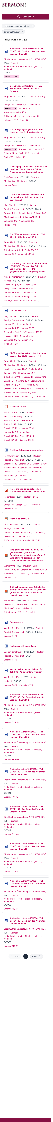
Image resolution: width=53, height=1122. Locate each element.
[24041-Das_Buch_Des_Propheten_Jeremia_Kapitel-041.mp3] (6, 772)
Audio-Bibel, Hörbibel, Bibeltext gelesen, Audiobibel (23, 67)
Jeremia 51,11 (26, 432)
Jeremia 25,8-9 (11, 432)
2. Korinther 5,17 (27, 336)
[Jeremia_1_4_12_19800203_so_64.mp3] (6, 646)
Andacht (8, 681)
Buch (35, 497)
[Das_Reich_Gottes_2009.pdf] (6, 407)
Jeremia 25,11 (10, 388)
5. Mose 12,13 (10, 153)
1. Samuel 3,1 (36, 471)
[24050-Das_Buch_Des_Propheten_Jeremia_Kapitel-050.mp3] (6, 734)
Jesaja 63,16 (40, 377)
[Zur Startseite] (14, 4)
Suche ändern (28, 16)
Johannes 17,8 (26, 479)
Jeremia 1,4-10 (11, 685)
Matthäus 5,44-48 (12, 217)
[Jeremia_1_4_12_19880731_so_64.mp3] (6, 622)
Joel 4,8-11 (31, 284)
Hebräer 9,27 (10, 573)
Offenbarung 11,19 (12, 377)
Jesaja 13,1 (9, 104)
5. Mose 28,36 (31, 385)
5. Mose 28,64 (40, 388)
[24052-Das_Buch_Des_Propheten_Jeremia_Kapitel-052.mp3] (6, 697)
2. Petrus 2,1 (29, 612)
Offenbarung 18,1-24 (13, 250)
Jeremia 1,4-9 (10, 185)
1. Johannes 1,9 (32, 116)
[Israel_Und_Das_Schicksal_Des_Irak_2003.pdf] (6, 490)
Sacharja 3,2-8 (36, 369)
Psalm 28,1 (38, 467)
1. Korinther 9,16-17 (12, 332)
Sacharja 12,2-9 (29, 296)
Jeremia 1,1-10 (10, 464)
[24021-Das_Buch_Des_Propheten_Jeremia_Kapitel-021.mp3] (6, 846)
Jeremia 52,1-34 (11, 722)
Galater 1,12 (22, 604)
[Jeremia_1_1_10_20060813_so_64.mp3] (6, 450)
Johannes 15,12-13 (31, 217)
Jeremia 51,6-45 (11, 396)
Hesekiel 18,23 (11, 336)
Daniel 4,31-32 (11, 440)
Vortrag (41, 96)
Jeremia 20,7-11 (11, 532)
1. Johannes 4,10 (26, 221)
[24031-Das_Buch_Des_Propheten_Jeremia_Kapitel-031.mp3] (6, 809)
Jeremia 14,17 (28, 340)
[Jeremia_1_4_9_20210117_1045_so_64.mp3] (6, 169)
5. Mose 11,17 (10, 467)
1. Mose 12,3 (38, 149)
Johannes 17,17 (11, 120)
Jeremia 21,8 (10, 577)
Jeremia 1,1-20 (27, 328)
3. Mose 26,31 (25, 388)
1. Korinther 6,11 (11, 344)
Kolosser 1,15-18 (26, 440)
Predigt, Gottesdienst (14, 209)
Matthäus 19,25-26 (31, 540)
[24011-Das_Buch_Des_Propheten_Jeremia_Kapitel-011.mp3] (6, 921)
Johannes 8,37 (11, 479)
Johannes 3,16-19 (12, 340)
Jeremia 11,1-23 (11, 946)
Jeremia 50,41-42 (12, 292)
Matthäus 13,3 (10, 475)
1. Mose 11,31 (25, 149)
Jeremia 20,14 (27, 532)
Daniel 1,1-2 (24, 153)
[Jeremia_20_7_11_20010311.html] (6, 519)
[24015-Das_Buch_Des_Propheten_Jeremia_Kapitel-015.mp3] (6, 884)
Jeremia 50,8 (10, 254)
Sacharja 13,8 (22, 381)
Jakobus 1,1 (27, 377)
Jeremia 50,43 (29, 292)
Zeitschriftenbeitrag (13, 416)
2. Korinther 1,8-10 (12, 540)
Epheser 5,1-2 (10, 213)
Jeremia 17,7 (9, 536)
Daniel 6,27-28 (11, 436)
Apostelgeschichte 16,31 (15, 112)
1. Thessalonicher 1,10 (14, 116)
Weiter (35, 956)
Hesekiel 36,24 (11, 392)
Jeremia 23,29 (40, 464)
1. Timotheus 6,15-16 (32, 332)
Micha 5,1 (20, 157)
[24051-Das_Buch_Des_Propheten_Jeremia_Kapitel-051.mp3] (6, 51)
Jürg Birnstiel (10, 205)
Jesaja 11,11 (9, 381)
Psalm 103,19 (10, 424)
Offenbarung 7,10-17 (13, 385)
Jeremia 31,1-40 (11, 834)
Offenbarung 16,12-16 (14, 284)
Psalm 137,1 (9, 157)
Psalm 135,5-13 (27, 436)
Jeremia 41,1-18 (11, 797)
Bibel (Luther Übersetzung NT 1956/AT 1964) (25, 59)
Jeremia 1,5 (41, 532)
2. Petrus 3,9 (24, 573)
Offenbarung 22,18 (12, 612)
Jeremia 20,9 (25, 464)
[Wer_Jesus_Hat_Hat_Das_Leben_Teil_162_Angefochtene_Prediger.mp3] (6, 670)
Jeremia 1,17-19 (26, 685)
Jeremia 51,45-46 (26, 254)
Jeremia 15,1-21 (11, 908)
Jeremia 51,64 (10, 508)
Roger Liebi (9, 96)
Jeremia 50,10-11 (26, 288)
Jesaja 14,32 (21, 104)
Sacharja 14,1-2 (11, 300)
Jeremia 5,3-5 (25, 213)
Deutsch (14, 63)
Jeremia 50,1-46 (11, 759)
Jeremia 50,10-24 (28, 392)
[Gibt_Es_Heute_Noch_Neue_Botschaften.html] (6, 591)
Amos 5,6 (24, 120)
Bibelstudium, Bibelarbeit (15, 181)
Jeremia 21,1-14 (11, 871)
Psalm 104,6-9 (31, 250)
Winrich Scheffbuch (13, 628)
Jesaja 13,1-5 (10, 288)
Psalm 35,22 (10, 471)
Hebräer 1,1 (27, 608)
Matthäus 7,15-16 (12, 608)
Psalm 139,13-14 (11, 569)
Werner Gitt (9, 566)
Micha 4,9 (24, 300)
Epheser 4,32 (40, 213)
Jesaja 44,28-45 (27, 428)
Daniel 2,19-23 (10, 428)
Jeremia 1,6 (25, 324)
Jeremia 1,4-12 (11, 636)
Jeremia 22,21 (25, 475)
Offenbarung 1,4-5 (26, 373)
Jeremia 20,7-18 (11, 328)
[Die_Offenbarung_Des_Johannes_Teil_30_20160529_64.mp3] (6, 236)
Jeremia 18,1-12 (11, 324)
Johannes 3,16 (10, 221)
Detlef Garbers (11, 177)
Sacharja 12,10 (37, 381)
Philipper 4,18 (10, 225)
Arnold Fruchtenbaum (14, 277)
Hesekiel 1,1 (36, 153)
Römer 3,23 (24, 108)
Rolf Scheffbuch (11, 456)
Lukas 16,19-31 (40, 569)
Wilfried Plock (10, 412)
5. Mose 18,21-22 (37, 604)
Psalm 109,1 (23, 471)
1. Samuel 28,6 (24, 467)
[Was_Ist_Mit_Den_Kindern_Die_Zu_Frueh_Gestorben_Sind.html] (6, 555)
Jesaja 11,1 (8, 369)
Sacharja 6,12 (10, 373)
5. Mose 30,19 (38, 573)
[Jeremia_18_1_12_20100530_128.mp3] (6, 310)
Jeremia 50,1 (35, 104)
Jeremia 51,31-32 (12, 296)
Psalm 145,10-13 (11, 420)
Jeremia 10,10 (27, 420)
